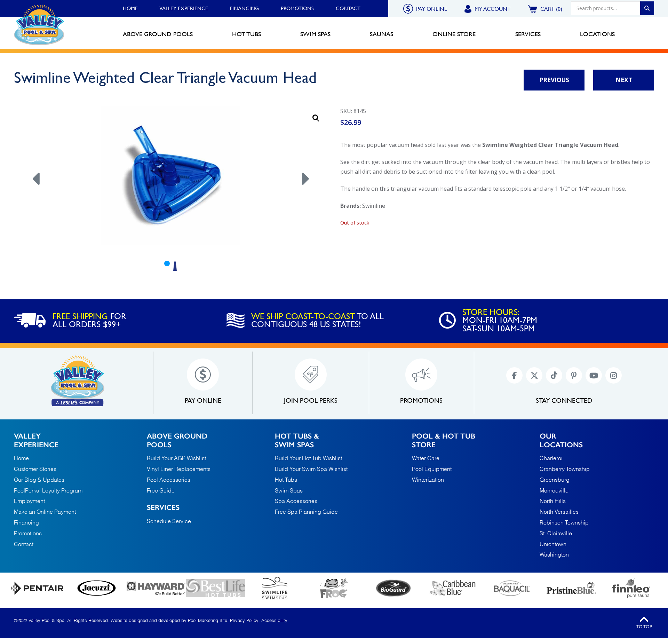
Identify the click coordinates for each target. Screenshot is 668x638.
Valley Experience (183, 8)
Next (623, 80)
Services (163, 507)
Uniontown (553, 545)
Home (130, 8)
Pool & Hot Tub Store (443, 440)
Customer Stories (35, 469)
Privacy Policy (244, 621)
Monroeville (554, 491)
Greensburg (555, 480)
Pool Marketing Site (207, 621)
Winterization (428, 480)
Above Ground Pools (177, 440)
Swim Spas (289, 491)
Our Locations (561, 440)
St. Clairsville (556, 534)
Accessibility (274, 621)
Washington (554, 555)
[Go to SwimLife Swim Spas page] (274, 588)
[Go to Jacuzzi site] (97, 588)
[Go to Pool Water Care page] (334, 588)
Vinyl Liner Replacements (178, 469)
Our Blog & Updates (39, 480)
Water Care (425, 459)
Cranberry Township (565, 470)
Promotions (297, 8)
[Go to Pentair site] (37, 588)
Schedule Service (169, 522)
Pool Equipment (432, 469)
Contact (348, 8)
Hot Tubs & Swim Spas (297, 440)
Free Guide (161, 491)
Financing (244, 8)
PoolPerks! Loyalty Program (48, 491)
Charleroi (551, 459)
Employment (29, 501)
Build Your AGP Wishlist (176, 459)
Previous (554, 80)
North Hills (553, 502)
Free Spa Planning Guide (306, 512)
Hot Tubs (286, 480)
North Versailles (559, 512)
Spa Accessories (296, 501)
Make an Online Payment (45, 512)
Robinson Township (564, 523)
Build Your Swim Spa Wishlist (311, 469)
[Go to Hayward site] (156, 588)
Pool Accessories (168, 480)
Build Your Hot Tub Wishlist (308, 459)
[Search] (647, 8)
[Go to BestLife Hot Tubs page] (215, 588)
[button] (316, 118)
